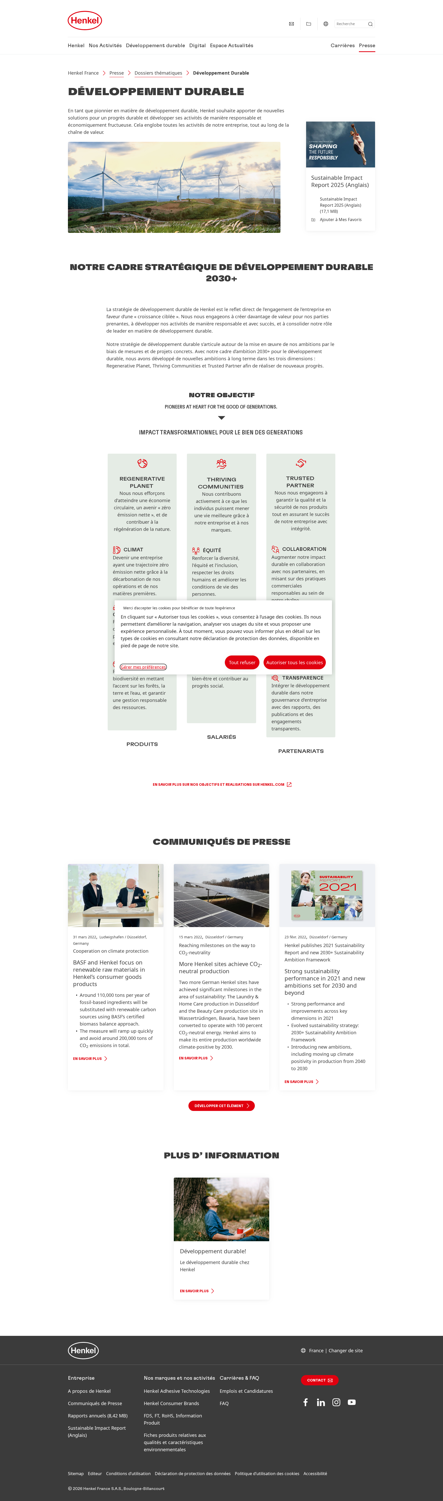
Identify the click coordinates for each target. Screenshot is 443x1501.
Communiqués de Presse (95, 1403)
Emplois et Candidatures (246, 1391)
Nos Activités (105, 45)
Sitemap (76, 1473)
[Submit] (370, 24)
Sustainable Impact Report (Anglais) (97, 1431)
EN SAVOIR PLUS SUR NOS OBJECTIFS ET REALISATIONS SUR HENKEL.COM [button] (218, 785)
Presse (367, 45)
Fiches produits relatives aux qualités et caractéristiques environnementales (175, 1442)
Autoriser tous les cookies (294, 662)
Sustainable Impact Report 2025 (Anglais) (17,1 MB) (340, 205)
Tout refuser (242, 662)
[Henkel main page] (85, 20)
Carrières (343, 45)
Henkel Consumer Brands (171, 1403)
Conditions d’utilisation (128, 1473)
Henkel (76, 45)
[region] (223, 637)
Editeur (95, 1473)
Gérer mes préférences (143, 667)
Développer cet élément (219, 1106)
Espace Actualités (231, 45)
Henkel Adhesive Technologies (177, 1391)
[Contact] (291, 24)
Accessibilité (315, 1473)
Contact (316, 1380)
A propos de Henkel (89, 1391)
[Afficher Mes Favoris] (309, 24)
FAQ (224, 1403)
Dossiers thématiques (158, 73)
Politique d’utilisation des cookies (267, 1473)
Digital (197, 45)
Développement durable (155, 45)
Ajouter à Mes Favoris (341, 219)
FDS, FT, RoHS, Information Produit (173, 1419)
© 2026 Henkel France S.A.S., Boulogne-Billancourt (116, 1489)
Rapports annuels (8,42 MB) (97, 1416)
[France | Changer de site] (326, 24)
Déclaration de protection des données (193, 1473)
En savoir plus (87, 1059)
